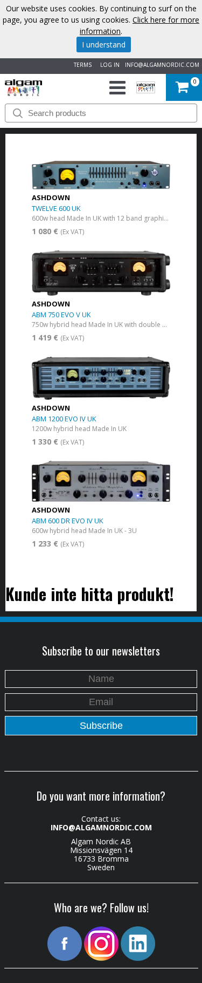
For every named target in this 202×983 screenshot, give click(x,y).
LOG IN (108, 65)
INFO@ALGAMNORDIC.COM (162, 65)
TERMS (81, 65)
